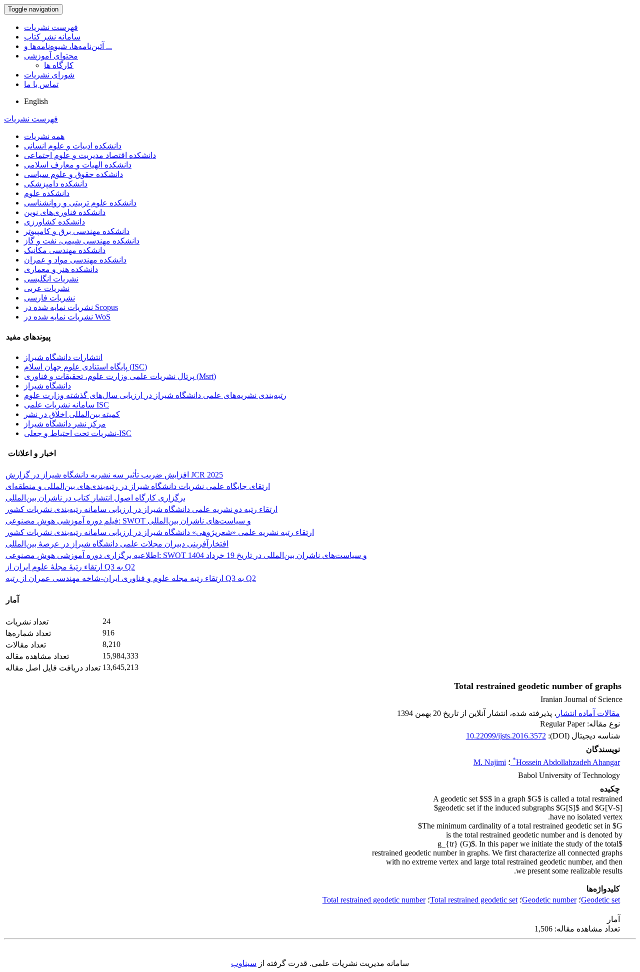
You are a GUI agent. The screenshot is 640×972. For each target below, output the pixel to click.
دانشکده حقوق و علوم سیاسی (73, 174)
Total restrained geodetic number (374, 900)
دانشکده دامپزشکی (56, 184)
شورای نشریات (49, 74)
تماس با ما (41, 84)
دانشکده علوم (47, 193)
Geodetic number (549, 900)
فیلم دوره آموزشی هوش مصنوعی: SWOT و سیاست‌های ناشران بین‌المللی (128, 520)
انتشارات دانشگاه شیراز (63, 357)
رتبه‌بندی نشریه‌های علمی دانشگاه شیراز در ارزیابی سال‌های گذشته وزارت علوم (155, 395)
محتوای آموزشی (51, 56)
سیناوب (243, 963)
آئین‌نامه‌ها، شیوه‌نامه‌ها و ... (68, 46)
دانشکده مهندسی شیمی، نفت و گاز (82, 240)
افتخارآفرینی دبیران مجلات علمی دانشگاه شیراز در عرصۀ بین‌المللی (117, 544)
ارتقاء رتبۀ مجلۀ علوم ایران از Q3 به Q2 (70, 566)
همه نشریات (44, 136)
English (36, 101)
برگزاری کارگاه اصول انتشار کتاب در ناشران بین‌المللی (96, 498)
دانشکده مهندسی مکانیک (65, 250)
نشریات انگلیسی (51, 278)
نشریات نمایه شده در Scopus (71, 307)
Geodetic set (600, 900)
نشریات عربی (47, 288)
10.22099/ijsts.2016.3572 (506, 736)
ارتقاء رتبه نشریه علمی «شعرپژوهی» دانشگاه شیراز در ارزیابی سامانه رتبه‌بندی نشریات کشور (160, 532)
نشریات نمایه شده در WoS (67, 316)
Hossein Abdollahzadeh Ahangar (566, 762)
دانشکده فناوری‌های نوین (65, 212)
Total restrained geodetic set (474, 900)
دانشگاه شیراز (47, 386)
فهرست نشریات (51, 27)
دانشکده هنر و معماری (61, 269)
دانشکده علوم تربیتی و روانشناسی (80, 202)
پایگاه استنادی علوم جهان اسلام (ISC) (85, 366)
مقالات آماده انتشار (588, 713)
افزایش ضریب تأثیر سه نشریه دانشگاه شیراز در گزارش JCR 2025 (114, 474)
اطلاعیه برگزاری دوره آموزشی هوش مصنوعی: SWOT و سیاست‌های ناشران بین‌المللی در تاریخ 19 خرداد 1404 (186, 555)
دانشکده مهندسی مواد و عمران (75, 260)
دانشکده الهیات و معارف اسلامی (78, 164)
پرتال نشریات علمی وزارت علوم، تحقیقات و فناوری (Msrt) (120, 376)
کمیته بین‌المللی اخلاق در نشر (72, 414)
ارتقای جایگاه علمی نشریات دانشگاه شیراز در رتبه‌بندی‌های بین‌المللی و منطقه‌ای (138, 486)
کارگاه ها (59, 65)
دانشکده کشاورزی (54, 222)
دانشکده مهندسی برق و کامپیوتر (77, 231)
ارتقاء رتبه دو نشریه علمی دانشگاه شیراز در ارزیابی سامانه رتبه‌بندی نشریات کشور (142, 509)
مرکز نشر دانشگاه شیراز (65, 424)
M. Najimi (490, 762)
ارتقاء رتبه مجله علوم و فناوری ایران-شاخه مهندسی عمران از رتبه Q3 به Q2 (131, 578)
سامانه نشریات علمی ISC (66, 404)
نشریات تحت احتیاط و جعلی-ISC (78, 433)
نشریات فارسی (49, 298)
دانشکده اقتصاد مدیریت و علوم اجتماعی (90, 155)
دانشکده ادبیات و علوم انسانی (73, 146)
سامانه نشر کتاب (52, 36)
